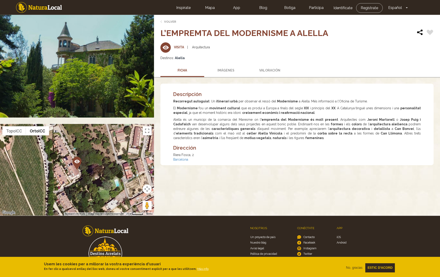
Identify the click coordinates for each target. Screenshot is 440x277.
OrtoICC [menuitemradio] (37, 131)
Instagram (309, 248)
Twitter (307, 253)
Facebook (309, 242)
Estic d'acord (380, 267)
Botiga (289, 7)
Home (39, 7)
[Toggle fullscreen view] (147, 130)
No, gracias (354, 267)
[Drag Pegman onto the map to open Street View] (147, 205)
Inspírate (183, 7)
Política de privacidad (263, 253)
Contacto (309, 237)
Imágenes (225, 70)
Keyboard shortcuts (75, 214)
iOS (339, 237)
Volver (170, 21)
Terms (149, 214)
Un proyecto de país (262, 237)
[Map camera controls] (147, 189)
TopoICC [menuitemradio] (14, 131)
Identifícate (342, 8)
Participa (316, 7)
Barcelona (180, 159)
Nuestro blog (258, 242)
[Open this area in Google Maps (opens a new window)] (8, 213)
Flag (430, 33)
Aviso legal (257, 248)
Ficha (182, 70)
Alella (180, 58)
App (236, 7)
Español (395, 7)
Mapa (210, 7)
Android (341, 242)
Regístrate (369, 8)
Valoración (269, 70)
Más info (203, 269)
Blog (263, 7)
